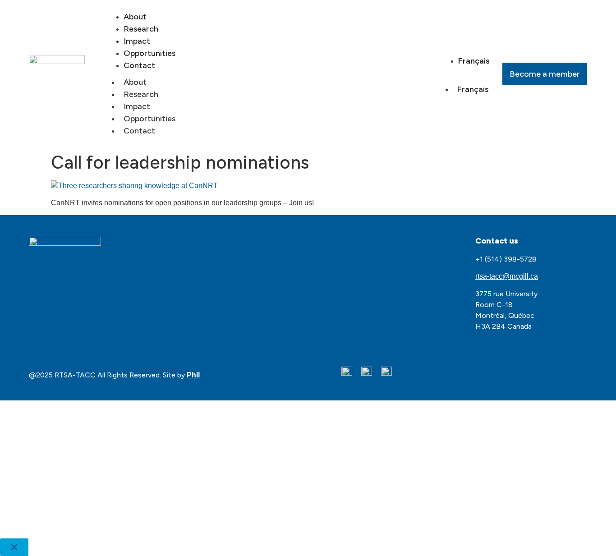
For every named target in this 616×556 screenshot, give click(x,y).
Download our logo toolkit (382, 328)
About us (355, 265)
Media (351, 278)
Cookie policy (363, 253)
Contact (139, 65)
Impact (137, 106)
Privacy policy (363, 240)
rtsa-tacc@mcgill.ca (506, 276)
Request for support (372, 341)
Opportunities (149, 119)
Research (141, 94)
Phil (193, 375)
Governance (361, 316)
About (135, 82)
